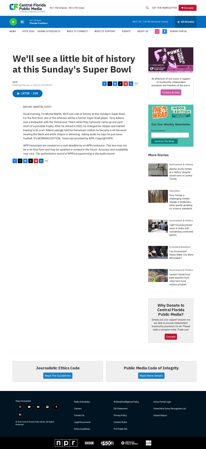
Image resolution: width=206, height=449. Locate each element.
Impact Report (160, 415)
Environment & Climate (181, 164)
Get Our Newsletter (164, 8)
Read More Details (151, 375)
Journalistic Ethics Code (57, 367)
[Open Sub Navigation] (18, 31)
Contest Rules (120, 422)
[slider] (27, 21)
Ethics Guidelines (82, 429)
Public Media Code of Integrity (151, 367)
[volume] (22, 22)
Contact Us (79, 415)
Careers (78, 409)
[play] (13, 22)
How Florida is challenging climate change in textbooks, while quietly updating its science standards (180, 202)
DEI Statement (121, 409)
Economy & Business (180, 247)
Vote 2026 (28, 31)
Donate (188, 7)
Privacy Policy (120, 415)
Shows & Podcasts (48, 31)
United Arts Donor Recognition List (170, 409)
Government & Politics (181, 220)
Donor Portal (178, 31)
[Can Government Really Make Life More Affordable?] (158, 252)
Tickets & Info (171, 92)
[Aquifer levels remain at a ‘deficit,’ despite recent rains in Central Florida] (158, 169)
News (13, 31)
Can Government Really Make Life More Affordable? (181, 254)
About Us (142, 31)
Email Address (159, 130)
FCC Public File (120, 429)
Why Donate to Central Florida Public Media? (170, 310)
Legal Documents (82, 422)
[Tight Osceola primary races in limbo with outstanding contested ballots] (158, 226)
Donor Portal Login (162, 402)
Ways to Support (105, 31)
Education (174, 191)
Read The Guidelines (58, 375)
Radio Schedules (82, 402)
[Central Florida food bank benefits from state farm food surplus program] (158, 275)
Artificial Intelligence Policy (126, 402)
